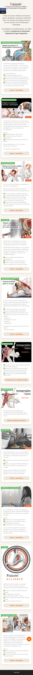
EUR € (3, 12)
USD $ (3, 9)
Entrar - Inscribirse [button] (16, 90)
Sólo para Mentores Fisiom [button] (16, 420)
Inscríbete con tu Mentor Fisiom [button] (16, 380)
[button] (29, 639)
